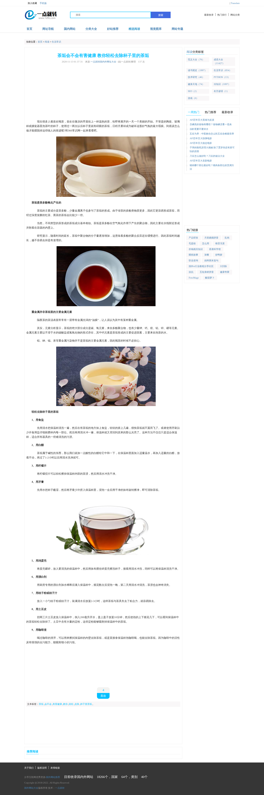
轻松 (71, 704)
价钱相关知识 (196, 249)
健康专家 (224, 272)
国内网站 (69, 28)
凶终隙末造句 (211, 260)
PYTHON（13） (222, 77)
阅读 (47, 41)
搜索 (160, 15)
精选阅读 (134, 28)
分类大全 (91, 28)
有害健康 (57, 704)
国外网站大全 (31, 788)
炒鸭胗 (218, 254)
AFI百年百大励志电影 (201, 143)
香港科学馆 (215, 249)
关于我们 (29, 767)
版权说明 (42, 767)
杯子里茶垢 (86, 704)
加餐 (206, 254)
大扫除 (223, 266)
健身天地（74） (196, 84)
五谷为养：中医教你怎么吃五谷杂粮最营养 (212, 133)
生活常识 (56, 41)
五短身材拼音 (207, 272)
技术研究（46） (196, 77)
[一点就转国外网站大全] (41, 14)
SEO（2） (193, 91)
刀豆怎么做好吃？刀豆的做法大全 (207, 156)
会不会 (48, 704)
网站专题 (177, 28)
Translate (235, 3)
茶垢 (41, 704)
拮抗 (191, 272)
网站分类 (235, 14)
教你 (65, 704)
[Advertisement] (103, 91)
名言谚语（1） (221, 91)
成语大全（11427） (219, 61)
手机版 (43, 3)
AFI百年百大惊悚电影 (201, 138)
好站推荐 (113, 28)
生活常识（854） (222, 70)
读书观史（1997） (197, 70)
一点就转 (59, 788)
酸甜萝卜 (209, 277)
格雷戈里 (220, 243)
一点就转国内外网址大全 (103, 61)
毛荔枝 (192, 243)
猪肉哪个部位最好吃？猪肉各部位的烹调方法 (212, 167)
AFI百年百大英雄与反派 (202, 120)
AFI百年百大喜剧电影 (201, 160)
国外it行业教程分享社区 (201, 266)
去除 (77, 704)
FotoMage (194, 277)
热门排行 (222, 14)
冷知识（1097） (222, 84)
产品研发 (193, 237)
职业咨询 (193, 260)
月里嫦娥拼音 (211, 237)
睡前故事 (193, 254)
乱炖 (227, 237)
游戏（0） (193, 98)
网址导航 (48, 28)
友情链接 (55, 767)
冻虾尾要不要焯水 (199, 129)
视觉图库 (156, 28)
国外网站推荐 (53, 777)
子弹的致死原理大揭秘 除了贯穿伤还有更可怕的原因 (212, 149)
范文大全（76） (196, 59)
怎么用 (205, 243)
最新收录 (209, 14)
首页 (29, 28)
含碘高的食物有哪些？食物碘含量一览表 (211, 124)
